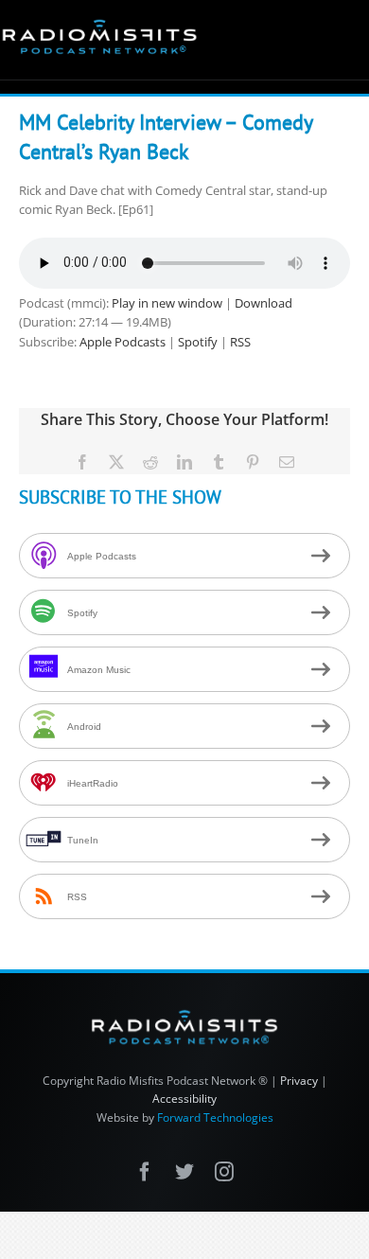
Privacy (299, 1081)
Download (263, 302)
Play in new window (167, 302)
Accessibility (184, 1099)
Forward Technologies (215, 1117)
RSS (240, 341)
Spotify (198, 341)
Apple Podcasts (122, 341)
